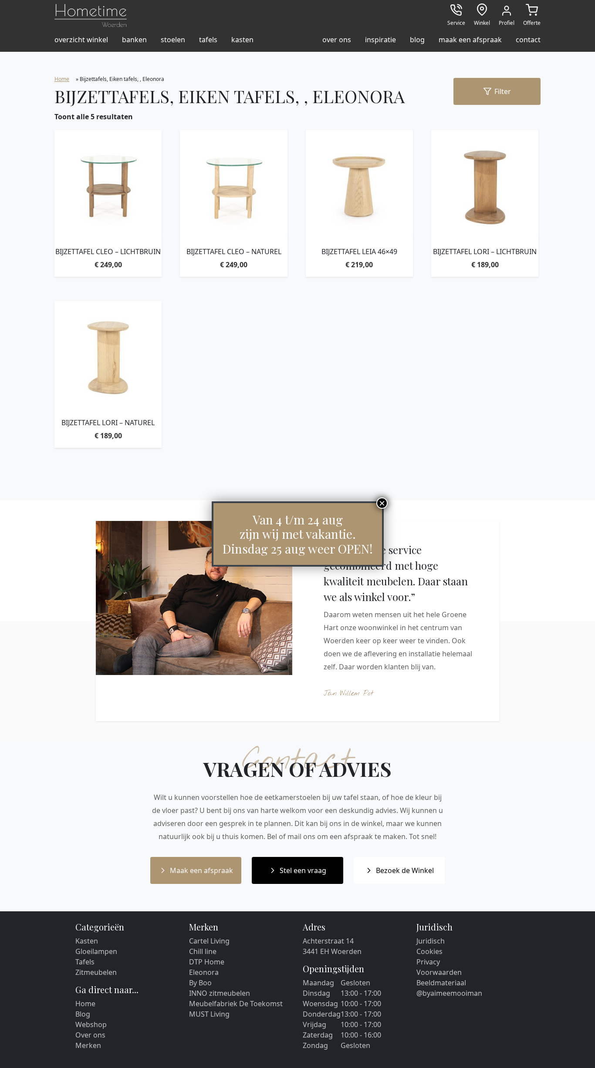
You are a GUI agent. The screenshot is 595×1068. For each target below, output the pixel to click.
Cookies (429, 951)
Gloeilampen (96, 951)
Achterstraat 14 (328, 941)
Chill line (202, 951)
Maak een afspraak (201, 870)
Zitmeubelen (96, 972)
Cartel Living (209, 941)
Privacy (428, 962)
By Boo (200, 982)
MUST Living (209, 1014)
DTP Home (206, 962)
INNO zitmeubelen (219, 993)
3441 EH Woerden (332, 951)
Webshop (91, 1024)
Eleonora (204, 972)
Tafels (85, 962)
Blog (82, 1014)
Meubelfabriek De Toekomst (236, 1003)
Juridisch (430, 941)
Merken (88, 1045)
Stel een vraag (303, 870)
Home (61, 79)
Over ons (90, 1035)
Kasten (86, 941)
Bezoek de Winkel (405, 870)
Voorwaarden (439, 972)
